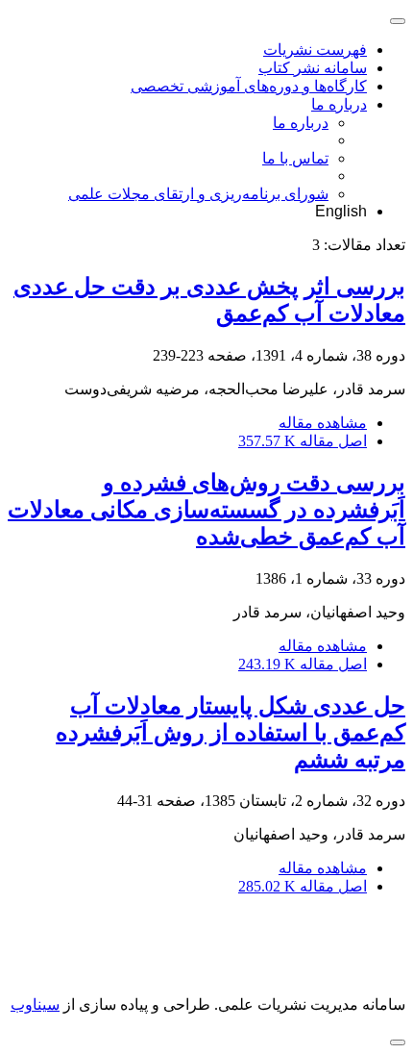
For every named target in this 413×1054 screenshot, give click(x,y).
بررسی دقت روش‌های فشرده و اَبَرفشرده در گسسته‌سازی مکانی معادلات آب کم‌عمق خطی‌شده (206, 509)
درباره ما (339, 104)
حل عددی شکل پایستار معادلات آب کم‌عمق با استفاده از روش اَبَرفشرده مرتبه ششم (230, 732)
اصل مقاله (302, 441)
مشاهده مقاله (323, 422)
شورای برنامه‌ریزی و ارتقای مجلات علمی (198, 194)
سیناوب (35, 1004)
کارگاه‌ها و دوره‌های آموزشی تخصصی (249, 86)
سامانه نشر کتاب (312, 68)
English (341, 211)
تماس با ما (295, 158)
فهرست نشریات (315, 49)
